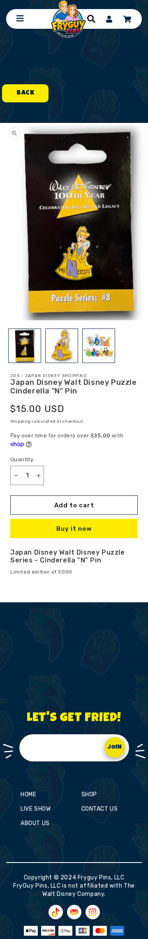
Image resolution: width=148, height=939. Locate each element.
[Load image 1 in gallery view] (25, 346)
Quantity (21, 459)
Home (28, 794)
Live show (36, 808)
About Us (35, 823)
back (25, 93)
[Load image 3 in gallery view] (99, 346)
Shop (89, 794)
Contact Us (99, 808)
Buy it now (74, 528)
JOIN (115, 747)
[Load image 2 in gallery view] (62, 346)
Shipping (20, 421)
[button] (91, 19)
